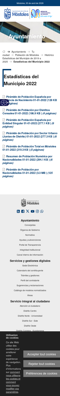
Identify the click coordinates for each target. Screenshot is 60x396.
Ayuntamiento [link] (19, 51)
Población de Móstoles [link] (27, 55)
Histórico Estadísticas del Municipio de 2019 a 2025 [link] (28, 58)
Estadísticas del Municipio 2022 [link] (32, 61)
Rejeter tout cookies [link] (41, 364)
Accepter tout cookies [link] (41, 354)
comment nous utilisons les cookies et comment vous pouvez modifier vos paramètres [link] (13, 382)
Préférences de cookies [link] (41, 373)
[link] (3, 102)
